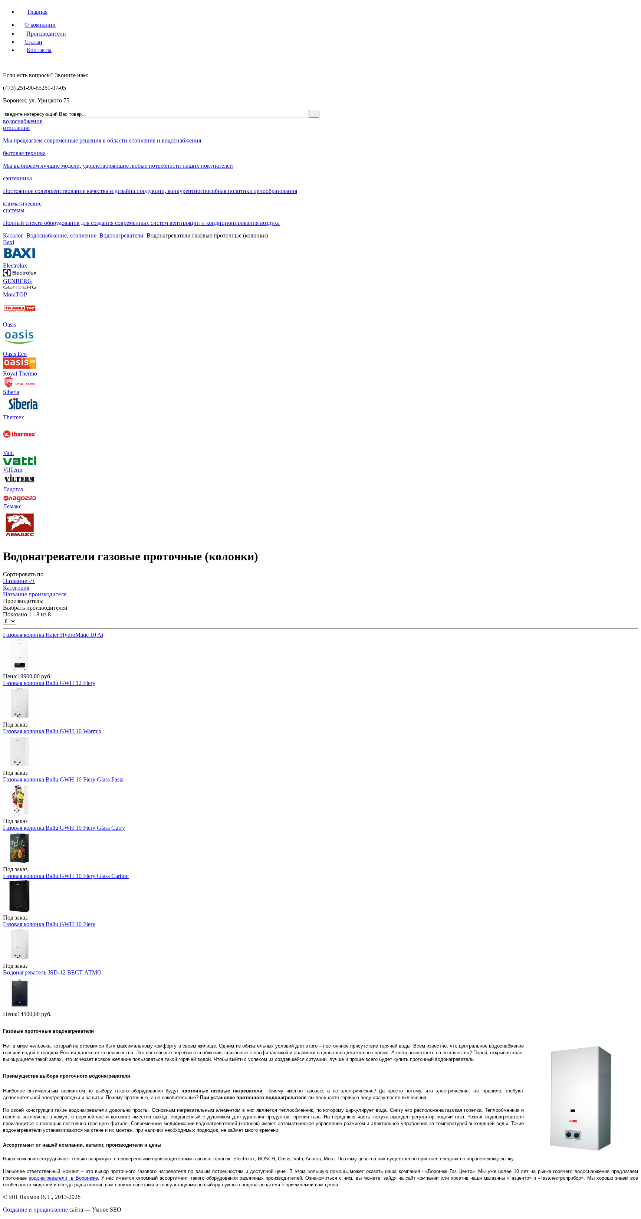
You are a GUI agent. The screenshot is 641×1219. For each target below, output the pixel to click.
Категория (16, 587)
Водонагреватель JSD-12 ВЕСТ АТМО (52, 972)
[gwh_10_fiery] (19, 718)
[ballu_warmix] (19, 766)
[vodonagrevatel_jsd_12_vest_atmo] (19, 1007)
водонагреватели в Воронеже (63, 1178)
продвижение (50, 1209)
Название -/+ (19, 581)
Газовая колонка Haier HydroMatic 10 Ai (53, 635)
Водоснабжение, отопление (61, 235)
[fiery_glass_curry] (19, 862)
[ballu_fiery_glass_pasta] (19, 814)
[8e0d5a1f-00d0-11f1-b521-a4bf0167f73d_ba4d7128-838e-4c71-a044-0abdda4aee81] (19, 669)
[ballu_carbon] (19, 911)
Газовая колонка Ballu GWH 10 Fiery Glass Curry (64, 828)
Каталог (13, 235)
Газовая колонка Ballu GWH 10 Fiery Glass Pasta (63, 779)
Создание (15, 1209)
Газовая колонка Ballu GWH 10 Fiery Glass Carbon (66, 876)
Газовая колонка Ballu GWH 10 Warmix (52, 731)
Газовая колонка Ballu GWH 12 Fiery (49, 683)
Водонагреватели (121, 235)
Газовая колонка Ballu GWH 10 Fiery (49, 924)
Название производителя (34, 594)
